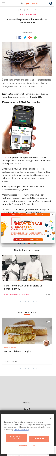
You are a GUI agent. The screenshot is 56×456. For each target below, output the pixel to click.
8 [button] (36, 301)
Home (15, 10)
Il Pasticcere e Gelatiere (33, 10)
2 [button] (20, 301)
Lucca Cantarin (11, 361)
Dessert (13, 347)
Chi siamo (27, 403)
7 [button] (33, 301)
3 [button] (23, 301)
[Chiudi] (51, 418)
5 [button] (28, 301)
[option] (27, 276)
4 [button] (25, 301)
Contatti (27, 409)
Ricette (6, 347)
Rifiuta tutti (39, 439)
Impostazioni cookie (27, 446)
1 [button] (18, 301)
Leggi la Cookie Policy (21, 430)
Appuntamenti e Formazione (19, 294)
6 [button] (31, 301)
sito (5, 157)
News (22, 10)
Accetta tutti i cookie (16, 437)
